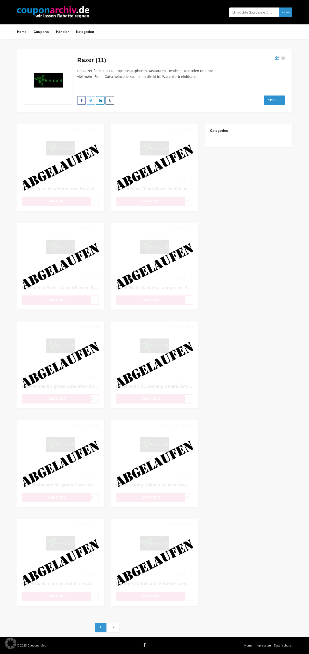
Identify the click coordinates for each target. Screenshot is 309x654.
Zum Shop (274, 100)
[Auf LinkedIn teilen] (100, 100)
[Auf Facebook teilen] (81, 100)
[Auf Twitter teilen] (91, 100)
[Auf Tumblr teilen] (109, 100)
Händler (62, 32)
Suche (286, 12)
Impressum (263, 645)
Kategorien (85, 32)
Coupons (41, 32)
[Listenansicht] (283, 58)
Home (21, 32)
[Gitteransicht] (277, 58)
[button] (10, 643)
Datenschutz (282, 645)
